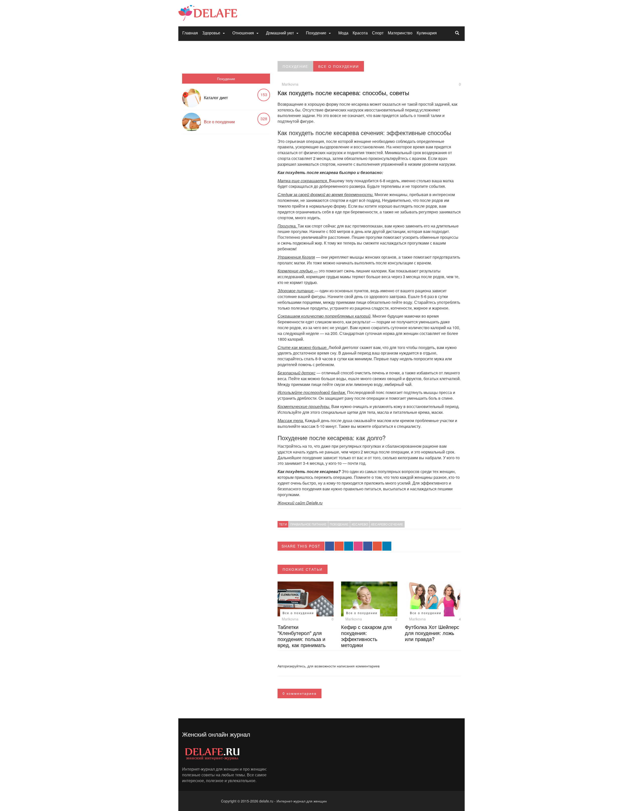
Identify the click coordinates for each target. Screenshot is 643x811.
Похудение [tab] (226, 78)
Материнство (400, 33)
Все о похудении (219, 122)
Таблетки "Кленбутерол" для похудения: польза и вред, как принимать (302, 636)
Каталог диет (216, 97)
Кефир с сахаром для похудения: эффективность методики (366, 636)
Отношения (243, 33)
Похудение (316, 33)
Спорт (378, 33)
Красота (360, 33)
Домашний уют (280, 33)
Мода (343, 33)
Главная (190, 33)
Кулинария (427, 33)
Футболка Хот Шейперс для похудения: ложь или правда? (432, 633)
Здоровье (211, 33)
